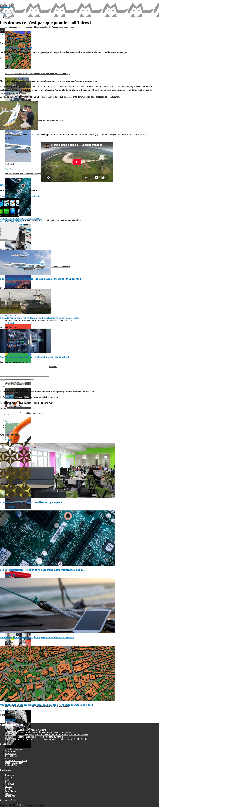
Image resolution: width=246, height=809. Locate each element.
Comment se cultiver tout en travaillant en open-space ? (32, 502)
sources (3, 185)
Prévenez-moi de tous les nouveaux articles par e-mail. (28, 403)
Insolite (16, 39)
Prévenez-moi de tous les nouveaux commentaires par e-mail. (31, 397)
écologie (22, 47)
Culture (8, 39)
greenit (29, 47)
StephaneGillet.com (14, 763)
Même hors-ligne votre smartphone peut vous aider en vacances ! (37, 637)
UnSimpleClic (11, 765)
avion (15, 47)
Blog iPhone (10, 753)
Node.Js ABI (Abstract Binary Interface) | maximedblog (30, 739)
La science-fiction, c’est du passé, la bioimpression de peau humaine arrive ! (53, 734)
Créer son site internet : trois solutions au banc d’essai (43, 737)
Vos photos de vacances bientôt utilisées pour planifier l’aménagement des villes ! (46, 705)
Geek (7, 758)
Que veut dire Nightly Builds (74, 739)
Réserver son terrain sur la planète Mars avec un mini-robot (44, 732)
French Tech (10, 720)
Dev (7, 779)
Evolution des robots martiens (32, 730)
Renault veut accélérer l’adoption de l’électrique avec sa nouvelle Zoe (40, 318)
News (7, 245)
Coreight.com (11, 756)
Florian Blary (6, 34)
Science (8, 793)
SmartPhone (11, 575)
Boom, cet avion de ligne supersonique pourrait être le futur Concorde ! (40, 278)
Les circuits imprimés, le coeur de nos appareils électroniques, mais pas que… (43, 569)
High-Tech (9, 284)
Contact (14, 800)
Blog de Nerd (11, 751)
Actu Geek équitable (14, 749)
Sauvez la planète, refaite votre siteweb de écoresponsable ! (34, 357)
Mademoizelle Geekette (16, 760)
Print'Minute (10, 791)
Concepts (9, 775)
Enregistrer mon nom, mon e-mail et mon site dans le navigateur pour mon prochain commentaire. (48, 392)
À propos (4, 800)
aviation (9, 47)
